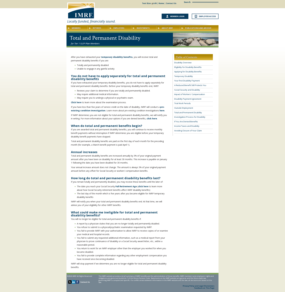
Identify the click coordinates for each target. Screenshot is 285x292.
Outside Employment (183, 108)
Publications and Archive (198, 28)
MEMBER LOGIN (177, 16)
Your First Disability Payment (187, 80)
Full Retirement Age (126, 186)
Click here (76, 102)
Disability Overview (182, 62)
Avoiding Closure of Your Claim (188, 130)
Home (161, 3)
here (162, 110)
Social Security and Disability (187, 89)
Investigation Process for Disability (189, 117)
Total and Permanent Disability (188, 112)
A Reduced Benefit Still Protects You (190, 85)
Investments (143, 28)
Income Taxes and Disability (186, 126)
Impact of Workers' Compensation (189, 94)
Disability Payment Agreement (187, 99)
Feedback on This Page (204, 288)
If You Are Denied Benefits (186, 121)
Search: (187, 2)
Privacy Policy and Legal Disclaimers (198, 286)
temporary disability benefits (117, 57)
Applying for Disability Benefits (188, 71)
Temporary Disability (183, 76)
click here (152, 118)
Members (76, 28)
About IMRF (167, 28)
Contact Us (171, 3)
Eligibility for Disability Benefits (188, 67)
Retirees (97, 28)
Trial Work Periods (182, 103)
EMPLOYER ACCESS (207, 16)
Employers (118, 28)
